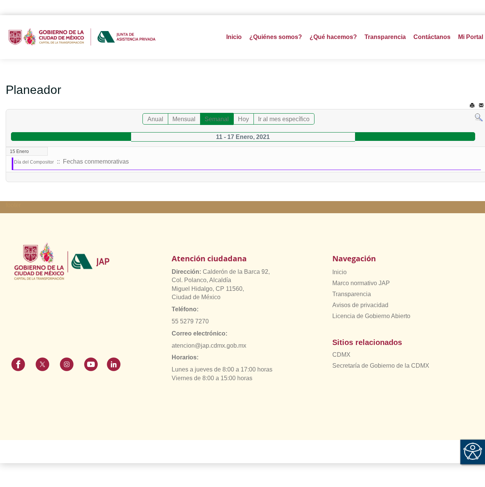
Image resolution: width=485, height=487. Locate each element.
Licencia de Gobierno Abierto (371, 316)
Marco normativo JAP (361, 283)
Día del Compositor (34, 162)
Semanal (217, 119)
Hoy (243, 119)
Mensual (184, 119)
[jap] (82, 37)
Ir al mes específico (284, 119)
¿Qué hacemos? (333, 37)
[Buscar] (479, 117)
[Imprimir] (472, 105)
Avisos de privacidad (360, 305)
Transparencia (351, 294)
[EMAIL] (481, 105)
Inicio (234, 37)
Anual (155, 119)
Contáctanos (432, 37)
